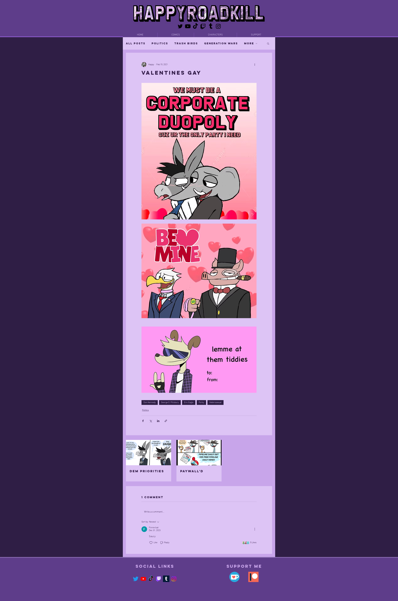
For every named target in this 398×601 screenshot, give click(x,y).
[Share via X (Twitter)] (150, 420)
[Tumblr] (210, 26)
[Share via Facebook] (142, 420)
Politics (160, 43)
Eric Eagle (188, 402)
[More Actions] (255, 529)
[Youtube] (188, 26)
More (249, 43)
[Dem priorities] (148, 452)
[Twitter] (180, 26)
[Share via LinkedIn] (158, 420)
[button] (268, 43)
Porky (201, 402)
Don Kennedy (149, 402)
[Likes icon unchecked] (151, 543)
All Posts (135, 43)
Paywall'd (192, 471)
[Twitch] (203, 26)
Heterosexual (215, 402)
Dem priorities (147, 471)
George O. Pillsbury (170, 402)
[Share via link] (165, 420)
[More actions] (255, 64)
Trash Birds (186, 43)
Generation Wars (221, 43)
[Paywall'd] (199, 452)
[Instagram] (218, 26)
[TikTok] (195, 26)
